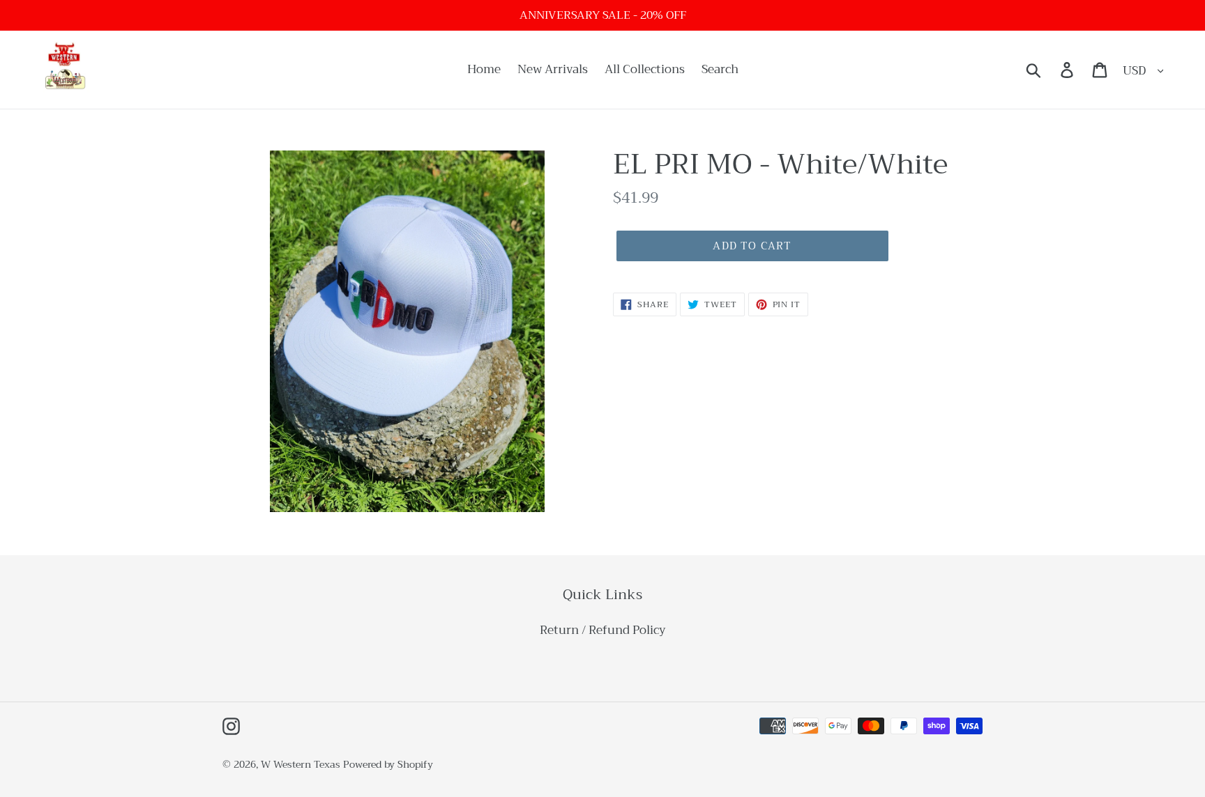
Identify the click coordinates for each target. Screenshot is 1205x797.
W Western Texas (300, 764)
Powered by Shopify (388, 764)
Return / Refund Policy (603, 630)
